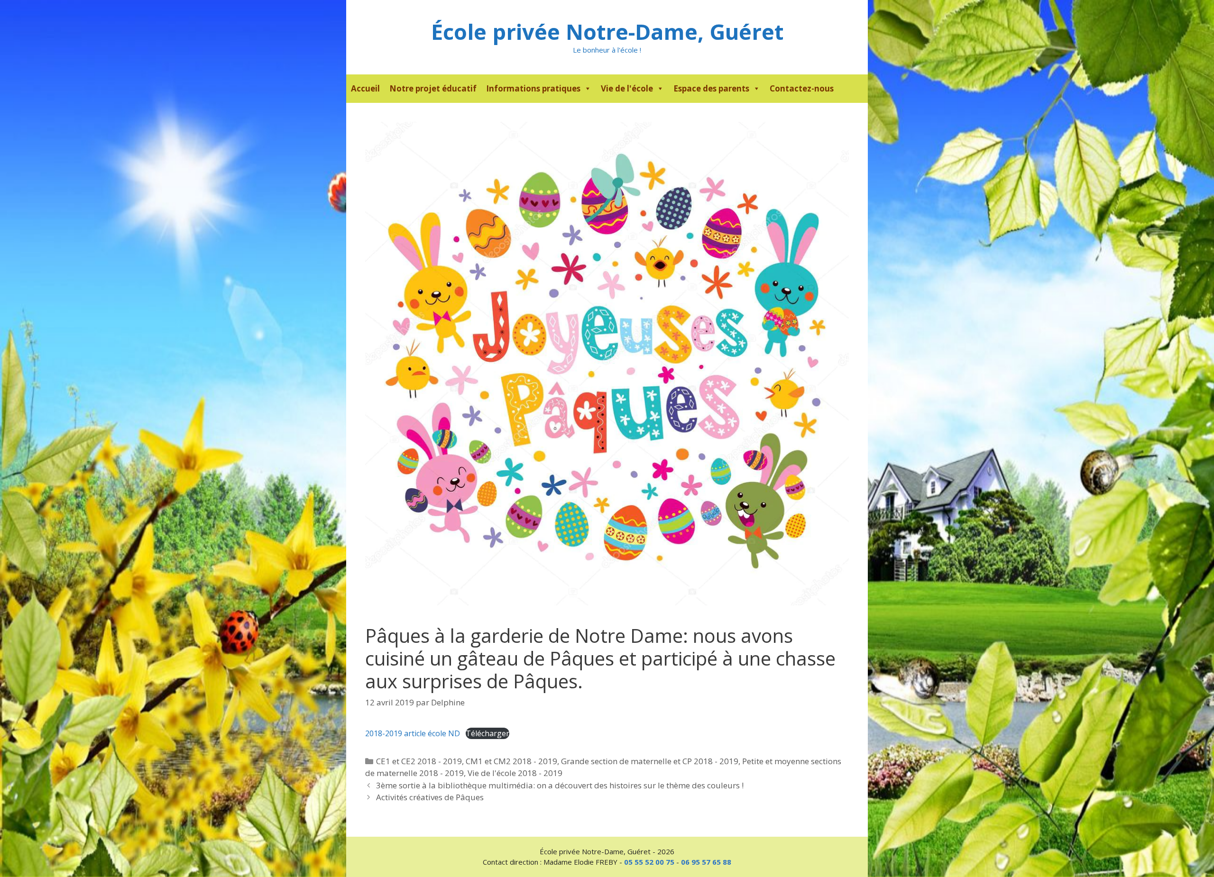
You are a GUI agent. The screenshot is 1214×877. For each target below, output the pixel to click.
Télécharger (487, 733)
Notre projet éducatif (433, 88)
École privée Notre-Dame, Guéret (607, 31)
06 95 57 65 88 (706, 862)
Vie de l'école (627, 88)
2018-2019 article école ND (412, 733)
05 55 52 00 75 (649, 862)
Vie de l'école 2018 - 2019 (515, 772)
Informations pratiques (533, 88)
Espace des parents (711, 88)
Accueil (365, 88)
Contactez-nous (802, 88)
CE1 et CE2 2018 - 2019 (419, 761)
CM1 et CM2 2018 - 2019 (511, 761)
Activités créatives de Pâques (430, 797)
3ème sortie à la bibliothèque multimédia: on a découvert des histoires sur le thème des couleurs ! (560, 785)
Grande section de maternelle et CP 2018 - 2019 (649, 761)
